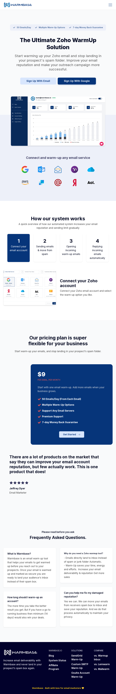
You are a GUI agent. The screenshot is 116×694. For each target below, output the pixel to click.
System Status (57, 660)
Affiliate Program (54, 667)
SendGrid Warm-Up (77, 657)
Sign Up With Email (38, 80)
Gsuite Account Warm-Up (80, 674)
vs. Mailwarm (101, 669)
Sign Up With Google (77, 80)
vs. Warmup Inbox (101, 657)
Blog (51, 655)
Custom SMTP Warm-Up (79, 666)
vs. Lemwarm (102, 664)
